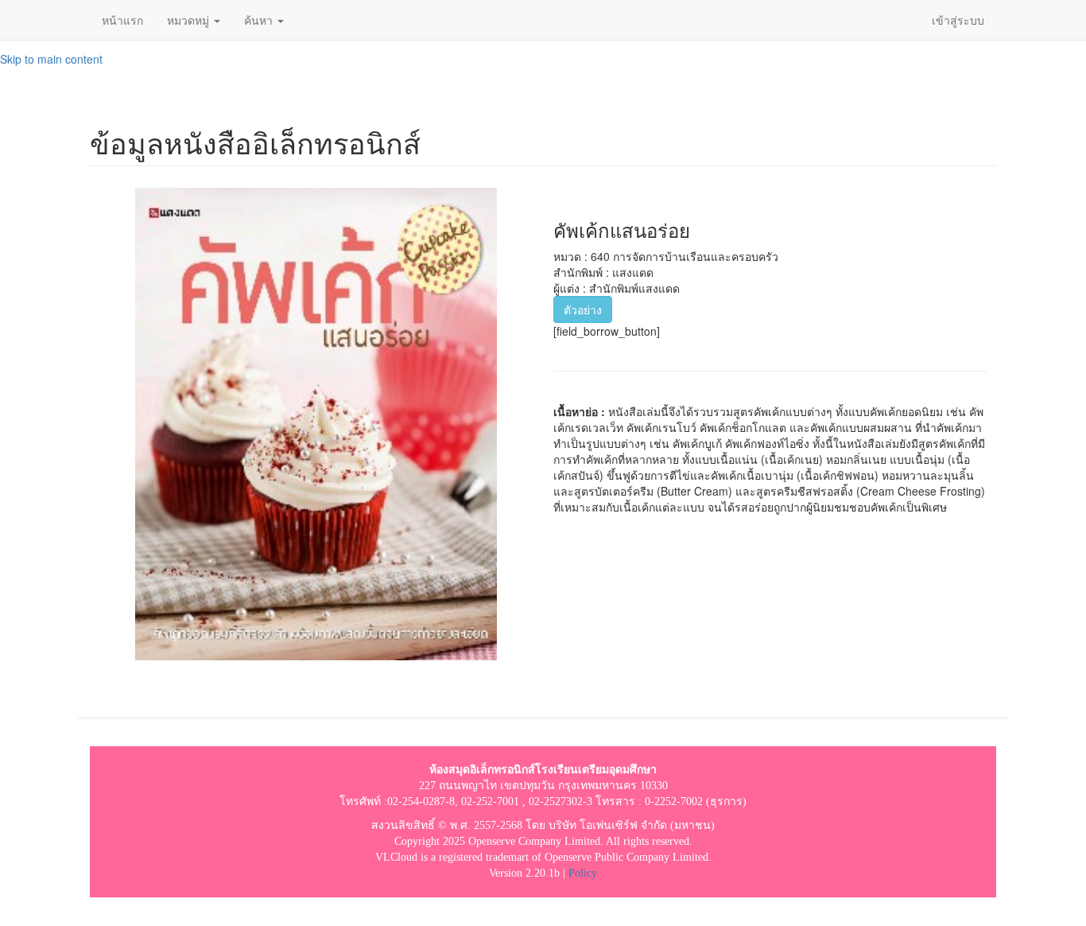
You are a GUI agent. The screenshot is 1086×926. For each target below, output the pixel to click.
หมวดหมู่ (189, 20)
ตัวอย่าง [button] (583, 309)
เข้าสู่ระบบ (958, 20)
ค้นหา (260, 20)
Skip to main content (51, 59)
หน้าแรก (122, 20)
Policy (582, 873)
